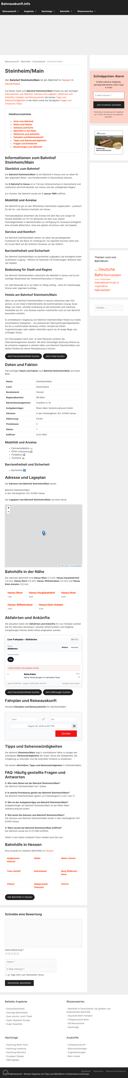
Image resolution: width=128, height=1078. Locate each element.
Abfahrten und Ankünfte (27, 134)
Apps (96, 270)
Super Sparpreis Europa (18, 1020)
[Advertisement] (64, 35)
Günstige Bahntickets (17, 1012)
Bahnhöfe (65, 11)
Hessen (66, 80)
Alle (10, 659)
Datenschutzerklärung (116, 1071)
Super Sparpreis (14, 1024)
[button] (43, 533)
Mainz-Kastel (68, 858)
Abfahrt (65, 647)
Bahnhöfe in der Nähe (25, 131)
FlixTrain (97, 279)
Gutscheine (105, 279)
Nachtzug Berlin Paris (17, 1044)
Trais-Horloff (14, 871)
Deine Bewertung (14, 950)
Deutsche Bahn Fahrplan (80, 1015)
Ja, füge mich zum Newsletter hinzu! (25, 975)
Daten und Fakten (23, 124)
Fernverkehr (112, 275)
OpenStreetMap (76, 566)
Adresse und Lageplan (45, 94)
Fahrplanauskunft (76, 1044)
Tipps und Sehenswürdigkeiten (30, 140)
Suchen (66, 733)
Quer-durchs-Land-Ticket (19, 1016)
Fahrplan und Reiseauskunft (29, 97)
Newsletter (86, 1071)
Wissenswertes (85, 11)
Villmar (11, 884)
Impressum (98, 1071)
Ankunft (74, 647)
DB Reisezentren (76, 1023)
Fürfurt (65, 884)
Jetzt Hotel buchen (55, 356)
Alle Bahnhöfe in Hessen (20, 897)
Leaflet (65, 566)
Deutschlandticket (15, 1008)
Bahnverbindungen (77, 1048)
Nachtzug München (16, 1052)
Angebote (29, 11)
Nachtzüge (47, 11)
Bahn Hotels (74, 1056)
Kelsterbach (40, 871)
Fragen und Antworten (25, 143)
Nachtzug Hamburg (16, 1048)
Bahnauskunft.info (15, 4)
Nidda (37, 858)
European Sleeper (15, 1056)
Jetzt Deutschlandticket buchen (23, 356)
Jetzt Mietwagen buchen (58, 692)
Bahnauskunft (9, 11)
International (102, 282)
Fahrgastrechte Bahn (78, 1019)
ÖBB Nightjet (12, 1060)
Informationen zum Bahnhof (19, 94)
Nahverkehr (102, 290)
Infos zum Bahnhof (23, 121)
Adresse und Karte (23, 127)
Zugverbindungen (77, 1052)
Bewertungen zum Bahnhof (28, 147)
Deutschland (38, 61)
